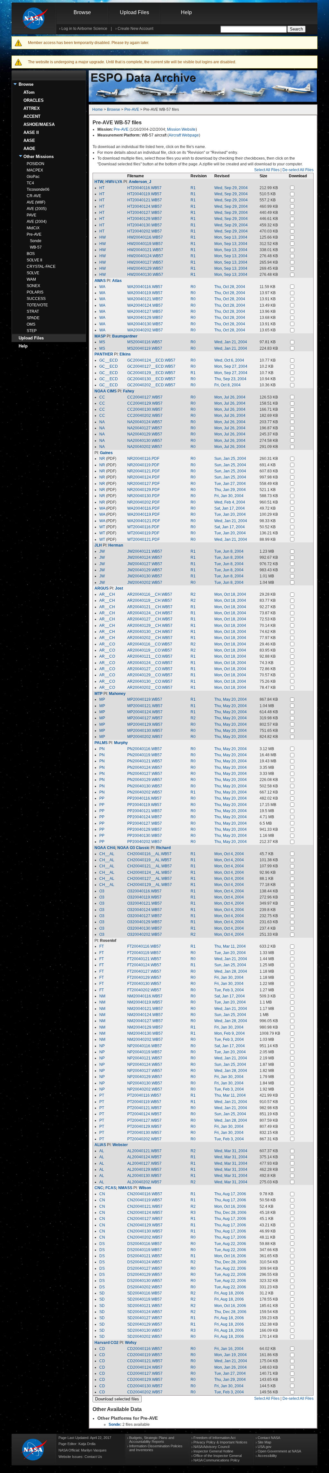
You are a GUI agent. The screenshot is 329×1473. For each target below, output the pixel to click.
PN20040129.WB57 (144, 779)
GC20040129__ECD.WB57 (151, 373)
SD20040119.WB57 (144, 1299)
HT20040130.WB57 (144, 225)
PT (101, 1095)
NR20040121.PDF (143, 471)
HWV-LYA (113, 182)
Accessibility (267, 1456)
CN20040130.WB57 (145, 1231)
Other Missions (38, 156)
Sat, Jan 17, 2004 (229, 508)
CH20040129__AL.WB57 (149, 884)
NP (102, 1046)
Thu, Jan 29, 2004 (230, 489)
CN (102, 1194)
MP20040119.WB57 (144, 699)
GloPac (33, 176)
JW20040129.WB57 (144, 570)
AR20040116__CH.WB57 (149, 594)
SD (102, 1293)
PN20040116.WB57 (144, 749)
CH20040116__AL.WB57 (149, 854)
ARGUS (101, 588)
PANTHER (103, 354)
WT (102, 527)
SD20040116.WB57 (144, 1293)
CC (102, 397)
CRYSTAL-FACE (41, 266)
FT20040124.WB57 (144, 965)
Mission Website (181, 129)
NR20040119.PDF (143, 465)
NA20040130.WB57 (144, 440)
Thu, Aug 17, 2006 (230, 1194)
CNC (98, 1188)
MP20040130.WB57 (145, 730)
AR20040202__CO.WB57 (150, 687)
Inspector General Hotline (213, 1451)
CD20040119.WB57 (144, 1355)
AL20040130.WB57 (144, 1175)
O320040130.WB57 (144, 928)
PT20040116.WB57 (144, 1095)
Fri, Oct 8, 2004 (227, 385)
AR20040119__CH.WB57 (149, 600)
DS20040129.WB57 (144, 1274)
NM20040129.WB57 (145, 1027)
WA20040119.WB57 (145, 293)
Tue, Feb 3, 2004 (229, 990)
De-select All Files (298, 170)
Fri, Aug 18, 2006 (229, 1293)
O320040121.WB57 (144, 903)
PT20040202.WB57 (144, 1139)
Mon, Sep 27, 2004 (230, 366)
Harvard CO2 (106, 1342)
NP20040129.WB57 (144, 1076)
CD (102, 1348)
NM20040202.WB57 (145, 1039)
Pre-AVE (34, 234)
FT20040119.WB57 (144, 953)
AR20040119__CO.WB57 (149, 650)
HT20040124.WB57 (144, 206)
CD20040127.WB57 (145, 1373)
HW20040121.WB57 (145, 250)
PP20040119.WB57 (144, 804)
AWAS (100, 280)
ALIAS (100, 1145)
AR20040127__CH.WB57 (150, 619)
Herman (115, 545)
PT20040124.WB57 (144, 1114)
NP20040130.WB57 (144, 1083)
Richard (163, 848)
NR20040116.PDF (143, 458)
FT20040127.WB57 (144, 971)
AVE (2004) (37, 221)
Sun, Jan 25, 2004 (230, 458)
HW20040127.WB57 (145, 262)
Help (186, 12)
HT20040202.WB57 (144, 231)
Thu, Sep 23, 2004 (230, 379)
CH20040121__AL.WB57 (149, 866)
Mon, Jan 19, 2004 (230, 1355)
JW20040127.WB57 (144, 564)
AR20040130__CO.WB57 (150, 681)
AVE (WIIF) (36, 202)
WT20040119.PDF (143, 533)
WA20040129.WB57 (145, 317)
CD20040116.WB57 (144, 1348)
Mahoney (117, 693)
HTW (98, 182)
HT (101, 188)
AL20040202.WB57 (144, 1182)
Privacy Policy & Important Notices (220, 1442)
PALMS (101, 743)
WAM (31, 279)
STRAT (33, 311)
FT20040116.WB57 (144, 946)
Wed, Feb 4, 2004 (229, 502)
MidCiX (33, 228)
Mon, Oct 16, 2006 (230, 1206)
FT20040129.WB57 (144, 977)
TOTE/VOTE (37, 305)
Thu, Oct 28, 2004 (229, 287)
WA (102, 287)
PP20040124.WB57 (144, 817)
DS (102, 1243)
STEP (32, 331)
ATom (29, 92)
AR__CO (107, 644)
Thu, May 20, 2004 (230, 699)
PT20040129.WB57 (144, 1126)
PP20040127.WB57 (144, 823)
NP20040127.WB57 (144, 1070)
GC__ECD (108, 360)
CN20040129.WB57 (145, 1225)
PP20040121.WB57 (144, 811)
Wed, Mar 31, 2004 (230, 1151)
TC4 (30, 183)
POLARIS (35, 292)
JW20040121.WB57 (144, 551)
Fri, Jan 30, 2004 (229, 496)
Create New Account (135, 28)
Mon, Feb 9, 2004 (229, 1033)
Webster (120, 1145)
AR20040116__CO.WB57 (149, 644)
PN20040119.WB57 (144, 755)
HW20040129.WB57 (145, 268)
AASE (29, 140)
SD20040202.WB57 (144, 1336)
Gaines (106, 453)
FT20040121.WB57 (144, 959)
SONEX (33, 286)
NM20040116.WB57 (145, 996)
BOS (31, 253)
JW (102, 551)
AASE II (31, 132)
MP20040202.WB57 (145, 736)
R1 (193, 188)
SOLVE (33, 273)
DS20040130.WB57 (144, 1280)
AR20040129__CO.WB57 (150, 675)
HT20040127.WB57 (144, 212)
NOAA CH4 (104, 848)
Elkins (125, 354)
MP (102, 699)
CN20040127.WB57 (145, 1218)
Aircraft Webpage (184, 135)
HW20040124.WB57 (145, 256)
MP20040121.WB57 (145, 706)
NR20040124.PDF (143, 477)
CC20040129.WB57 (145, 403)
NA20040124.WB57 (144, 422)
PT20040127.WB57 (144, 1120)
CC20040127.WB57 (145, 397)
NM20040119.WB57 (145, 1002)
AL (101, 1151)
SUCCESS (36, 298)
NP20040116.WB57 (144, 1046)
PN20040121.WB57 (144, 761)
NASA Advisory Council (211, 1447)
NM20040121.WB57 (145, 1008)
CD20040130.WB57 (145, 1386)
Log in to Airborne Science (84, 28)
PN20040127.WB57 (144, 773)
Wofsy (131, 1342)
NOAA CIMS (105, 391)
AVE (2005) (37, 208)
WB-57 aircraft (154, 135)
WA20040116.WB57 (145, 287)
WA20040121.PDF (143, 521)
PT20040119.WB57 (144, 1102)
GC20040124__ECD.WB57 (151, 360)
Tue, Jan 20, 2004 (230, 514)
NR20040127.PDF (143, 483)
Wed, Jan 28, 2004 (230, 971)
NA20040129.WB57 (144, 434)
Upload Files (134, 12)
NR (102, 458)
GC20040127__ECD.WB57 (151, 366)
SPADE (33, 318)
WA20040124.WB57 (145, 305)
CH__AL (106, 854)
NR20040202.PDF (143, 502)
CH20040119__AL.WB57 (149, 860)
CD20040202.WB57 (145, 1392)
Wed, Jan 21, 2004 (230, 342)
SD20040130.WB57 (144, 1330)
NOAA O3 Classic (133, 848)
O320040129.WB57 (144, 922)
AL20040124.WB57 (144, 1157)
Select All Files (267, 170)
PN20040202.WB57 (144, 792)
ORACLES (33, 100)
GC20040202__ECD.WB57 (151, 385)
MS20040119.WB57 (144, 348)
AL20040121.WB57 (144, 1151)
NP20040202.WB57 (144, 1089)
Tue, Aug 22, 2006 (230, 1243)
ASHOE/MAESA (39, 124)
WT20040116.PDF (143, 527)
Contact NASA (269, 1438)
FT (101, 946)
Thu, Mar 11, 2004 (230, 946)
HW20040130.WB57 (145, 274)
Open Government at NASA (279, 1451)
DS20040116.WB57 (144, 1243)
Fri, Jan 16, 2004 (229, 1348)
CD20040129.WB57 (145, 1379)
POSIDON (35, 164)
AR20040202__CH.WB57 (150, 638)
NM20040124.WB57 (145, 1015)
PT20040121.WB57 (144, 1108)
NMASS (125, 1188)
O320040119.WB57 (144, 897)
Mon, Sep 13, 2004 (230, 237)
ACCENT (31, 116)
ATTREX (31, 108)
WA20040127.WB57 (145, 311)
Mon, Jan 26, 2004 (230, 1367)
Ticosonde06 (38, 189)
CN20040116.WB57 (144, 1194)
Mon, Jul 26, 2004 (229, 397)
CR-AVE (34, 196)
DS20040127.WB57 (144, 1268)
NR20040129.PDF (143, 489)
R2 (193, 594)
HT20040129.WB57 (144, 218)
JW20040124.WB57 (144, 557)
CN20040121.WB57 (145, 1206)
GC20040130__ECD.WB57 (151, 379)
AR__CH (107, 594)
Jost (119, 588)
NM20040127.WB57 (145, 1021)
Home (97, 109)
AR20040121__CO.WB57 (150, 656)
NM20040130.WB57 (145, 1033)
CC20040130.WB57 (145, 409)
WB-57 (36, 247)
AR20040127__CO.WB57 (150, 669)
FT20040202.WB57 (144, 990)
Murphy (121, 743)
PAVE (31, 215)
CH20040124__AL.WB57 (149, 872)
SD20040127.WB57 (144, 1318)
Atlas (117, 280)
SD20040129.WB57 (144, 1324)
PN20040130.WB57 (144, 786)
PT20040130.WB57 (144, 1132)
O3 (101, 891)
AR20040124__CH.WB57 (150, 613)
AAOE (29, 148)
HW (102, 237)
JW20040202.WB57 (144, 582)
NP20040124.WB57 (144, 1064)
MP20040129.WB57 (145, 724)
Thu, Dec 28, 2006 (230, 1212)
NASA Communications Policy (216, 1460)
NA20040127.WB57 (144, 428)
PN (102, 749)
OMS (31, 324)
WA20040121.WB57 (145, 299)
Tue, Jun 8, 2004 (229, 551)
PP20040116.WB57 (144, 798)
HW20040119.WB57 (145, 243)
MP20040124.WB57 (145, 712)
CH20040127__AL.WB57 (149, 878)
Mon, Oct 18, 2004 (230, 594)
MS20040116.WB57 (144, 342)
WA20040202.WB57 (145, 330)
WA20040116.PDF (143, 508)
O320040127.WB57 (144, 916)
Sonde (35, 241)
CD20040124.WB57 (145, 1367)
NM (102, 996)
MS (102, 342)
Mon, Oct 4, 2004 (229, 854)
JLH (98, 545)
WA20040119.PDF (143, 514)
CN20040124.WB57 (145, 1212)
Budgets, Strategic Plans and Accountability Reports (151, 1439)
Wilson (145, 1188)
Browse (82, 12)
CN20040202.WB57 (145, 1237)
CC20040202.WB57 (145, 415)
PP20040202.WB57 (144, 841)
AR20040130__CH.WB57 (150, 631)
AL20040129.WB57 (144, 1169)
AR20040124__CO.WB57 (150, 663)
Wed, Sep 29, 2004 (231, 188)
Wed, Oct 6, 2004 (229, 360)
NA (102, 422)
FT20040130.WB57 (144, 983)
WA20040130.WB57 (145, 324)
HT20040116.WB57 (144, 188)
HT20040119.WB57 (144, 194)
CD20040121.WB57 (145, 1361)
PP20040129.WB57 (144, 829)
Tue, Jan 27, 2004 (230, 483)
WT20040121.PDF (143, 539)
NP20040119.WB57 (144, 1052)
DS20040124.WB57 (144, 1262)
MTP (98, 693)
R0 (193, 287)
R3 (193, 1212)
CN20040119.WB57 (144, 1200)
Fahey (128, 391)
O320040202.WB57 (144, 934)
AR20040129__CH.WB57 (150, 625)
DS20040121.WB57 (144, 1256)
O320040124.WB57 (144, 909)
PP (101, 798)
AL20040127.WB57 (144, 1163)
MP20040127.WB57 (145, 718)
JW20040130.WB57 (144, 576)
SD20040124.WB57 (144, 1312)
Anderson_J (140, 182)
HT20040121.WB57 (144, 200)
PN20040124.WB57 (144, 767)
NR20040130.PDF (143, 496)
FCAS (110, 1188)
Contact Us (93, 1457)
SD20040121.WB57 (144, 1305)
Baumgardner (125, 336)
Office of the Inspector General (217, 1456)
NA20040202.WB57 (144, 446)
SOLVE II (34, 260)
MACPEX (35, 170)
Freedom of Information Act (214, 1438)
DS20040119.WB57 (144, 1250)
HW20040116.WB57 (145, 237)
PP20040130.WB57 (144, 835)
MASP (100, 336)
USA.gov (264, 1447)
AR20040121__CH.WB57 (150, 607)
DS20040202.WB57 (144, 1287)
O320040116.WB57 (144, 891)
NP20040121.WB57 (144, 1058)
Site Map (264, 1442)
